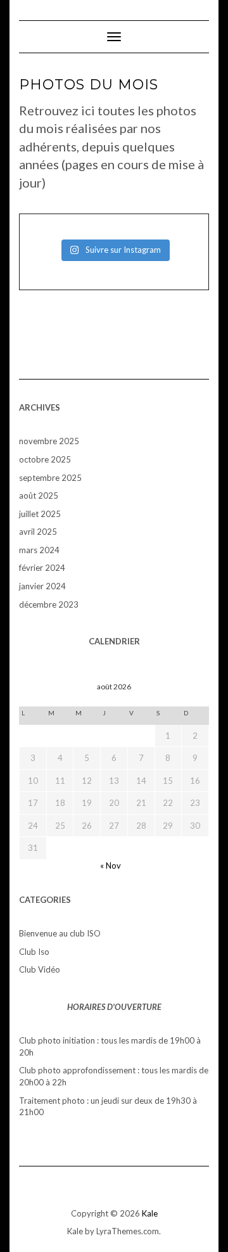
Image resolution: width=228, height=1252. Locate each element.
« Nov (110, 865)
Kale (150, 1213)
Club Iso (34, 952)
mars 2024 (39, 550)
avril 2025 (38, 532)
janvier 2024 (42, 586)
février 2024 (42, 568)
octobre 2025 (45, 459)
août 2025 (38, 495)
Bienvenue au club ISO (60, 933)
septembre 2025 (50, 478)
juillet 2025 (40, 514)
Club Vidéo (39, 969)
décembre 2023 (49, 604)
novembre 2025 (49, 441)
